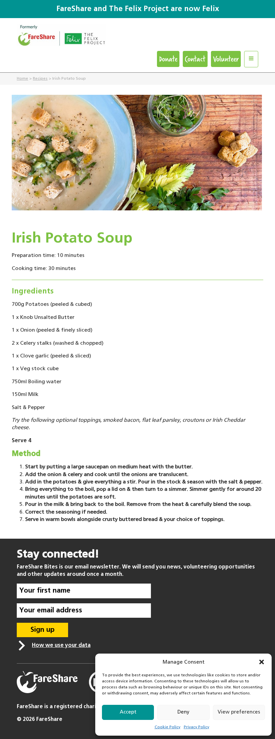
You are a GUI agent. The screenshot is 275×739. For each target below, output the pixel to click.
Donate (168, 59)
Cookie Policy (167, 727)
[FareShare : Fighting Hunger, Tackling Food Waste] (137, 37)
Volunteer (226, 59)
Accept (128, 712)
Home (22, 79)
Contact (195, 59)
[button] (261, 662)
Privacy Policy (196, 727)
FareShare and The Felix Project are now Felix (137, 9)
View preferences (239, 712)
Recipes (40, 79)
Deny (183, 712)
